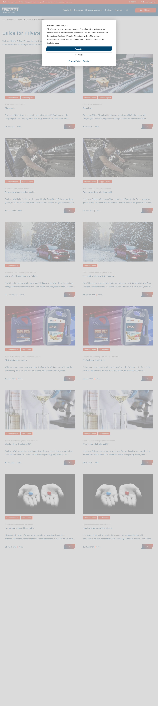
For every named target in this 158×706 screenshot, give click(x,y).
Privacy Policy (75, 61)
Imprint (86, 61)
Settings (79, 54)
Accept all (79, 49)
